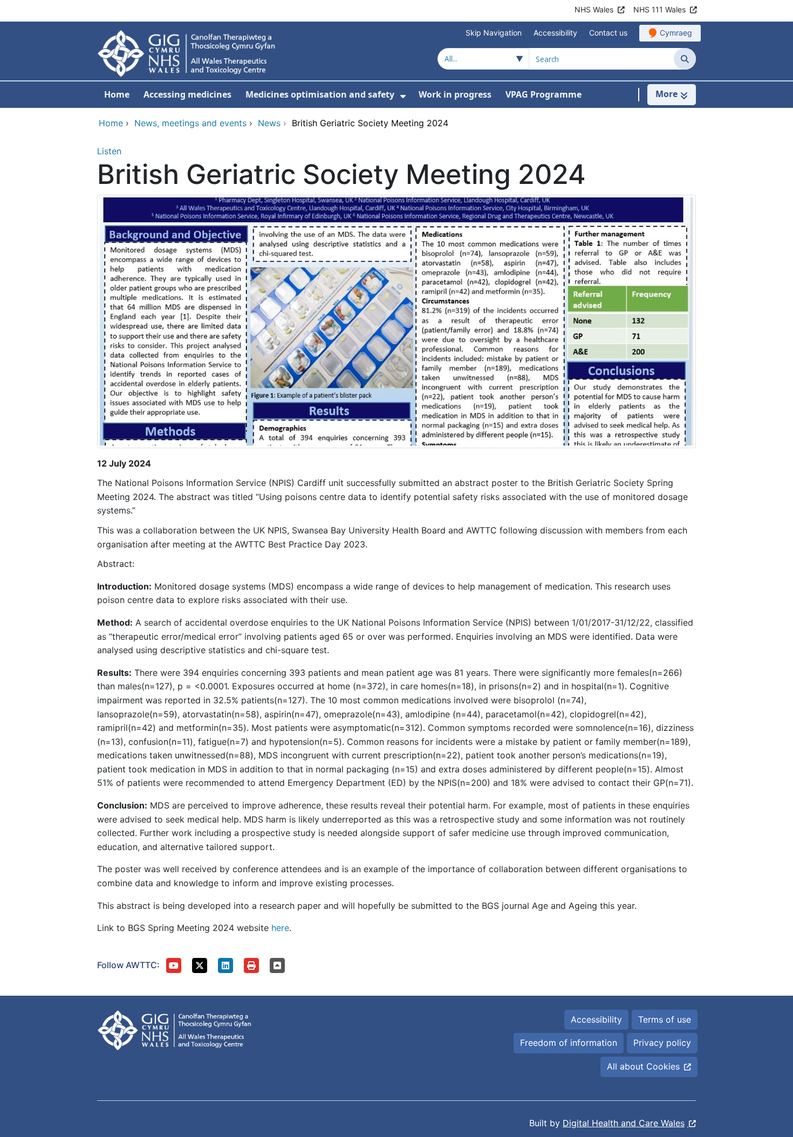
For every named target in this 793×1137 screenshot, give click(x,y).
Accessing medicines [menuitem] (187, 94)
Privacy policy (662, 1042)
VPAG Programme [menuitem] (543, 94)
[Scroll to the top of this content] (277, 965)
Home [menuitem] (116, 94)
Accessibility (555, 32)
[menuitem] (403, 96)
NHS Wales (594, 9)
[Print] (251, 965)
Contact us (608, 32)
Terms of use (664, 1019)
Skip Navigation (494, 32)
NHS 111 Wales (659, 9)
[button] (174, 965)
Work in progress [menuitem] (455, 94)
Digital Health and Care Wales (624, 1123)
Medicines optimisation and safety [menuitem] (319, 94)
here (280, 927)
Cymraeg (676, 32)
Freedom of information (568, 1042)
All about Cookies (643, 1066)
